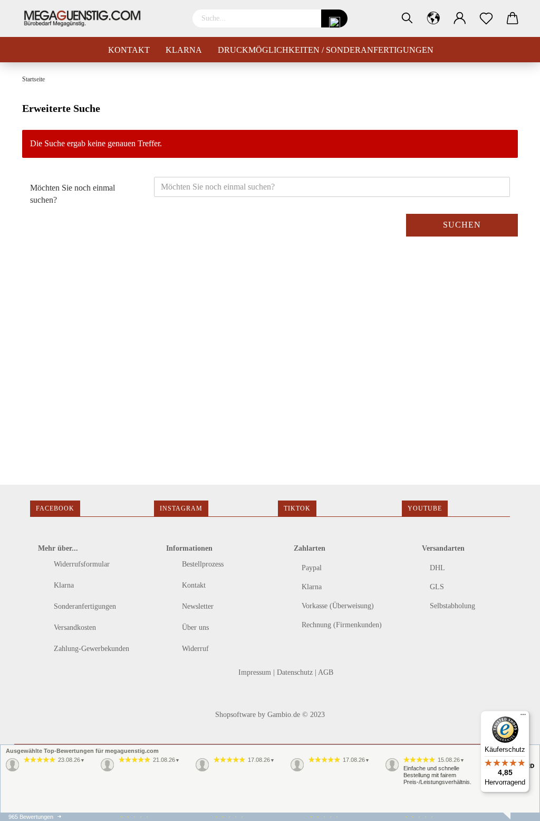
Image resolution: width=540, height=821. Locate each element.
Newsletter (197, 606)
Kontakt (129, 49)
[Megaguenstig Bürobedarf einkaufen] (86, 18)
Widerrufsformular (81, 564)
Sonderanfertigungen (84, 606)
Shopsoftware (235, 715)
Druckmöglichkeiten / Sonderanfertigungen (325, 49)
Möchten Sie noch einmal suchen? (72, 193)
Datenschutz (296, 672)
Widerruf (194, 649)
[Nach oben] (29, 805)
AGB (325, 672)
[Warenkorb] (512, 18)
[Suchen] (407, 18)
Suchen (462, 224)
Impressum (255, 672)
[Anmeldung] (460, 18)
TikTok (297, 508)
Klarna (184, 49)
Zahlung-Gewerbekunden (90, 649)
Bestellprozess (202, 564)
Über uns (194, 627)
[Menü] (523, 717)
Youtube (425, 508)
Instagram (181, 508)
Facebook (55, 508)
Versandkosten (74, 627)
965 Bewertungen (30, 817)
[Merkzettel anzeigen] (486, 18)
